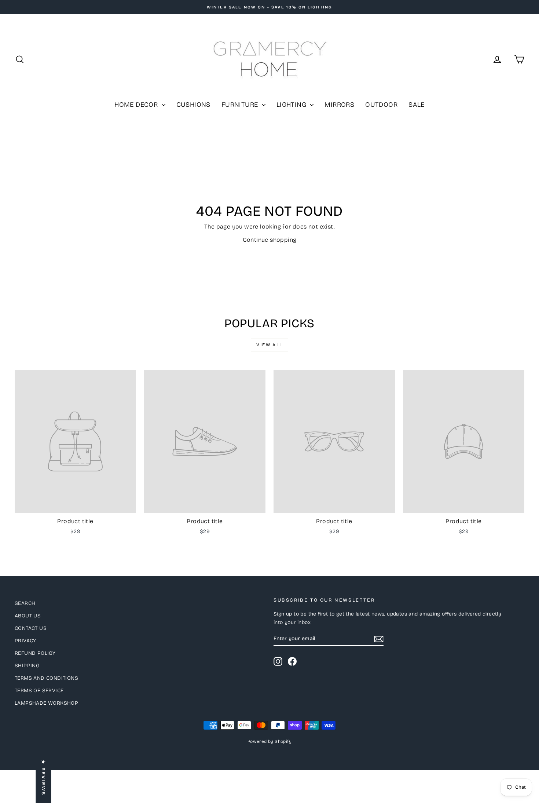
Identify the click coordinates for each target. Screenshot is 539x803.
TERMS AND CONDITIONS (46, 678)
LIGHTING (292, 105)
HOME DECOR (137, 105)
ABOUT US (28, 616)
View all (269, 344)
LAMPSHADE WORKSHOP (46, 703)
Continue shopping (270, 239)
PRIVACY (25, 641)
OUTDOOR (381, 105)
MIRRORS (339, 105)
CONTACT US (31, 628)
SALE (416, 105)
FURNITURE (240, 105)
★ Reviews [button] (43, 777)
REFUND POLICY (35, 653)
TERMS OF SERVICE (39, 690)
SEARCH (25, 603)
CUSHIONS (193, 105)
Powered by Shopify (269, 741)
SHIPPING (27, 666)
